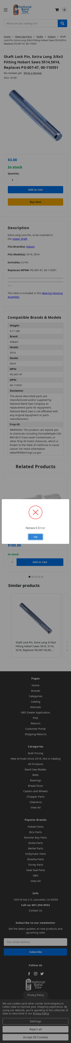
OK (36, 537)
